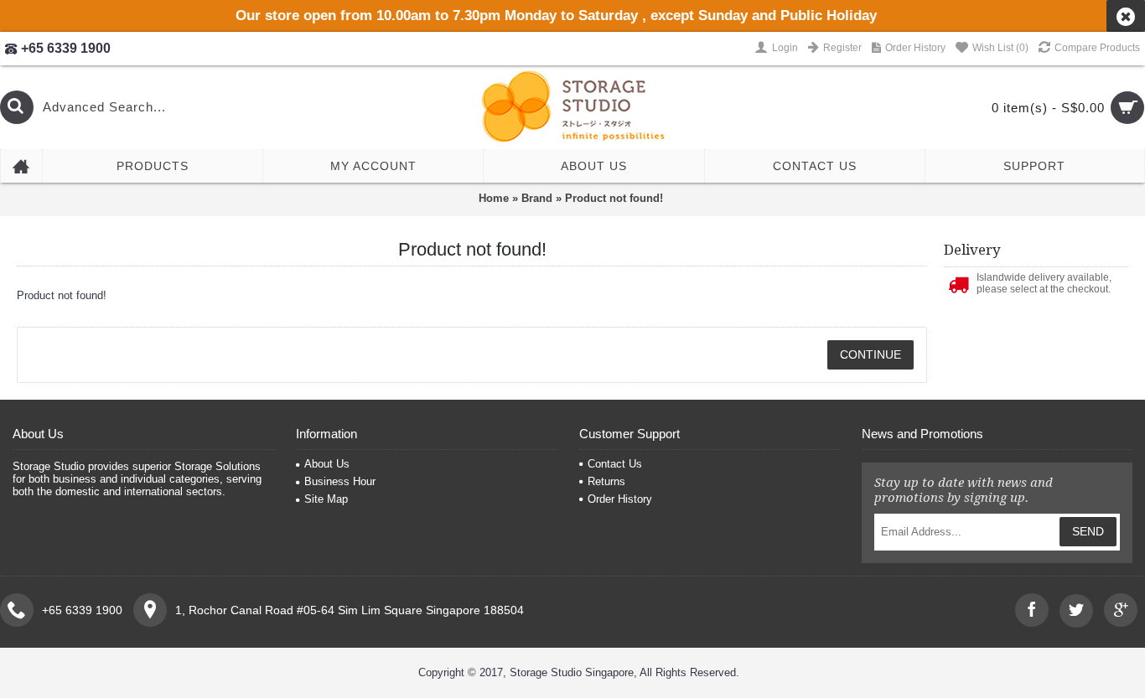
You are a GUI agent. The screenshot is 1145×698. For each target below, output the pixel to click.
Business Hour (340, 481)
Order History (620, 499)
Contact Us (615, 464)
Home (494, 198)
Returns (606, 481)
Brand (536, 198)
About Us (327, 464)
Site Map (326, 499)
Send (1088, 531)
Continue (870, 354)
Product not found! (614, 198)
